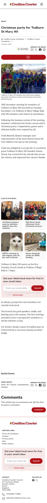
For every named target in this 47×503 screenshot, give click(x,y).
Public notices (8, 443)
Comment (38, 410)
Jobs (4, 441)
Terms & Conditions (10, 433)
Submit (37, 288)
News (3, 21)
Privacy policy (7, 439)
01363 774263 (15, 494)
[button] (5, 4)
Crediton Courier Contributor (14, 39)
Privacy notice (18, 295)
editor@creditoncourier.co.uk (18, 498)
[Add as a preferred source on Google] (23, 49)
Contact (5, 436)
